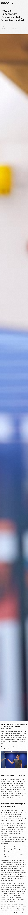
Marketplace (5, 29)
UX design (17, 849)
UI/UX (13, 29)
